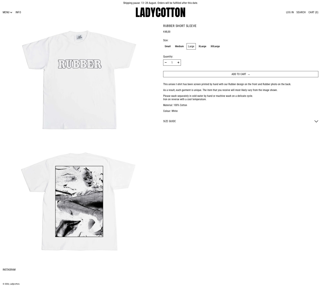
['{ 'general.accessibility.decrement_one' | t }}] (166, 62)
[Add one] (178, 62)
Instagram (9, 269)
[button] (301, 12)
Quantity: (168, 56)
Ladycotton (14, 284)
